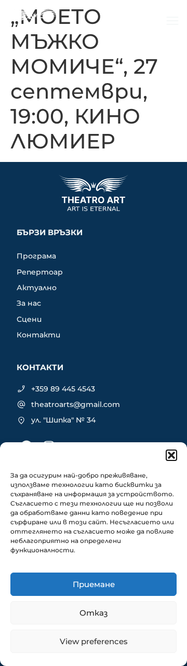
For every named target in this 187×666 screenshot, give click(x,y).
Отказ (93, 613)
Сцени (29, 319)
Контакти (38, 334)
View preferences (94, 641)
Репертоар (40, 272)
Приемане (94, 584)
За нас (29, 303)
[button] (171, 455)
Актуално (37, 287)
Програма (36, 256)
